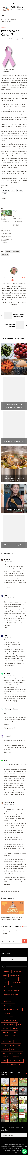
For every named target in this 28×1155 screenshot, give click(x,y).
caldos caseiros (8, 1009)
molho (17, 1042)
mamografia (16, 251)
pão (4, 1053)
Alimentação (17, 971)
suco (20, 1061)
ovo (19, 1045)
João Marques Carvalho (11, 709)
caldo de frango (8, 987)
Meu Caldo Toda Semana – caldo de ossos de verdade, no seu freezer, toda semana (14, 478)
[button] (5, 1082)
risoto (11, 1053)
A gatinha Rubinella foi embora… (14, 441)
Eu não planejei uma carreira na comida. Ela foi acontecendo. (14, 510)
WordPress (14, 1152)
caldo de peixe (7, 1005)
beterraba (13, 979)
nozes (12, 1045)
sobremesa (15, 1057)
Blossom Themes (10, 1150)
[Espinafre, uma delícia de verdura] (6, 213)
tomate (5, 1064)
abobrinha (6, 971)
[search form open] (14, 3)
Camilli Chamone (9, 802)
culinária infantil (8, 1024)
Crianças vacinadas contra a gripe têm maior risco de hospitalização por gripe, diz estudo (17, 220)
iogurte (5, 1032)
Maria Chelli (7, 736)
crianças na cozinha (10, 1021)
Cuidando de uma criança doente (14, 545)
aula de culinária (16, 975)
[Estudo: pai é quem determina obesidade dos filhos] (7, 235)
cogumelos (6, 1013)
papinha (5, 1049)
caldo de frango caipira (11, 990)
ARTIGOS (3, 27)
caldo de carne (15, 983)
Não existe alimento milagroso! (14, 372)
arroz (5, 975)
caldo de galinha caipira (11, 994)
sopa (4, 1061)
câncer (8, 251)
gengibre (6, 1028)
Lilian (5, 595)
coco (19, 1009)
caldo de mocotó (8, 998)
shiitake (5, 1057)
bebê (4, 979)
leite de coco (7, 1042)
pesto (20, 1049)
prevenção (5, 254)
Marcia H (7, 559)
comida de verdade (9, 1017)
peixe (13, 1049)
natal (5, 1045)
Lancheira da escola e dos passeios (11, 1037)
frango (20, 1024)
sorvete (12, 1061)
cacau (5, 983)
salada (19, 1053)
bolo (21, 979)
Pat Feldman (17, 6)
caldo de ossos (8, 1002)
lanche (14, 1032)
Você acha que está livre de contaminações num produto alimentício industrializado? (14, 405)
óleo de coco (15, 1064)
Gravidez (15, 1028)
